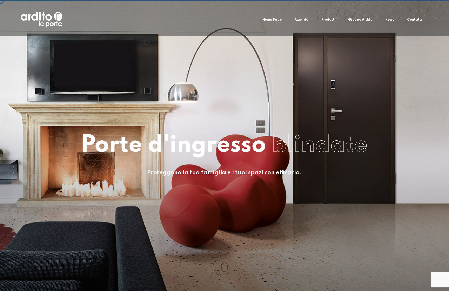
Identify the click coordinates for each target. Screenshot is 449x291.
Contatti (414, 19)
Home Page (272, 19)
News (389, 19)
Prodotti (328, 19)
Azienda (301, 19)
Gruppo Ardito (360, 19)
